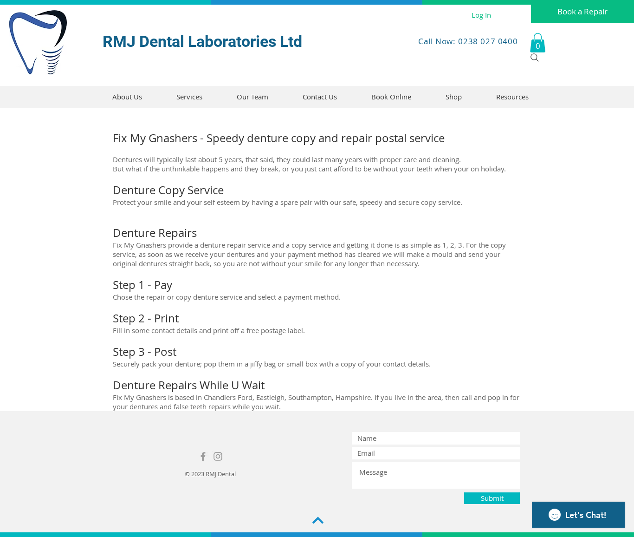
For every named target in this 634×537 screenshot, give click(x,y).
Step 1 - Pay (142, 284)
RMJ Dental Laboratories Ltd (202, 41)
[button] (538, 42)
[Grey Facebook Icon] (203, 456)
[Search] (534, 57)
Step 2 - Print (146, 318)
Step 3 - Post (144, 351)
